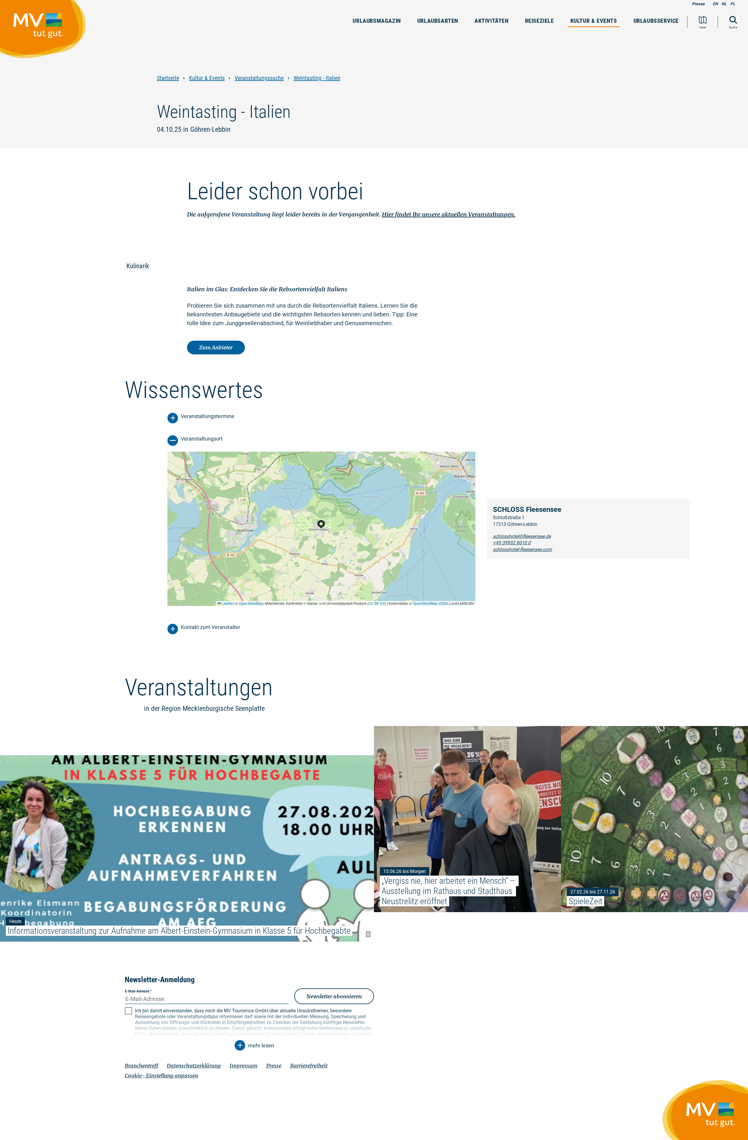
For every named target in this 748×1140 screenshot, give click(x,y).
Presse (698, 3)
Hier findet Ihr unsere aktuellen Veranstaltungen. (448, 214)
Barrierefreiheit (309, 1065)
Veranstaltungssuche (259, 78)
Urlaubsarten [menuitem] (437, 20)
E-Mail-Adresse (138, 991)
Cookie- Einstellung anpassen (161, 1075)
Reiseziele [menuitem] (539, 20)
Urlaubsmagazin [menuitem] (377, 20)
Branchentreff (141, 1065)
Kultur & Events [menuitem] (593, 20)
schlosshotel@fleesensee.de (522, 536)
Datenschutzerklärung (194, 1065)
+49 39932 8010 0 (512, 542)
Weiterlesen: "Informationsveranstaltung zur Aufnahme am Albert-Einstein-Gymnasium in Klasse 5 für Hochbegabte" (187, 848)
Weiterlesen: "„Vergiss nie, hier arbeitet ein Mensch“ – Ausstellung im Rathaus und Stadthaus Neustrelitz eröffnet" (467, 819)
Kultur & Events (207, 78)
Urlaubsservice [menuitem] (656, 20)
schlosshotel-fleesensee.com (522, 549)
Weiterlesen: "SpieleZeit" (654, 819)
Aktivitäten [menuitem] (492, 20)
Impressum (243, 1065)
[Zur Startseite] (46, 32)
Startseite (168, 78)
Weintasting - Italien (317, 78)
